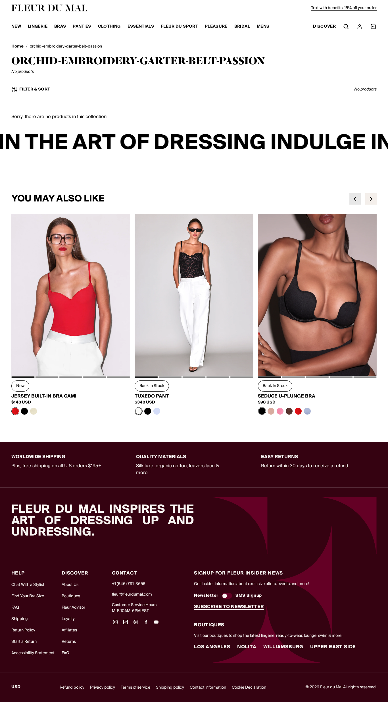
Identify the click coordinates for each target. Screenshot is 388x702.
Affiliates (69, 630)
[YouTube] (156, 624)
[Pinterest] (135, 624)
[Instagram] (115, 624)
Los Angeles (212, 647)
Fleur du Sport (179, 26)
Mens (263, 26)
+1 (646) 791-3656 (128, 583)
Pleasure (216, 26)
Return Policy (23, 630)
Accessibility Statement (33, 653)
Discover (324, 27)
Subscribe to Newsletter (229, 606)
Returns (69, 641)
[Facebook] (146, 624)
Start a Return (24, 641)
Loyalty (68, 618)
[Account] (359, 26)
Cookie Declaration (249, 687)
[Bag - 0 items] (373, 26)
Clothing (109, 26)
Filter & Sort (34, 89)
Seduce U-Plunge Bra (286, 396)
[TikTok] (125, 624)
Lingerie (37, 26)
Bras (60, 26)
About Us (70, 584)
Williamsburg (283, 647)
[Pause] (380, 142)
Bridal (242, 26)
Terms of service (135, 687)
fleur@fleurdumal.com (132, 594)
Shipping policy (170, 687)
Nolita (246, 647)
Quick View (71, 363)
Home (17, 47)
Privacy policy (102, 687)
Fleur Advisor (73, 607)
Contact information (208, 687)
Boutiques (71, 596)
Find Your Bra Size (27, 596)
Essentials (141, 26)
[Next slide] (371, 199)
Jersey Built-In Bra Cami (43, 396)
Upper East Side (333, 647)
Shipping (19, 618)
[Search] (346, 26)
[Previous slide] (355, 199)
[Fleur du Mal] (49, 8)
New (16, 26)
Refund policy (72, 687)
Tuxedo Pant (152, 396)
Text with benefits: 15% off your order (344, 8)
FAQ (15, 607)
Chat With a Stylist (27, 584)
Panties (82, 26)
